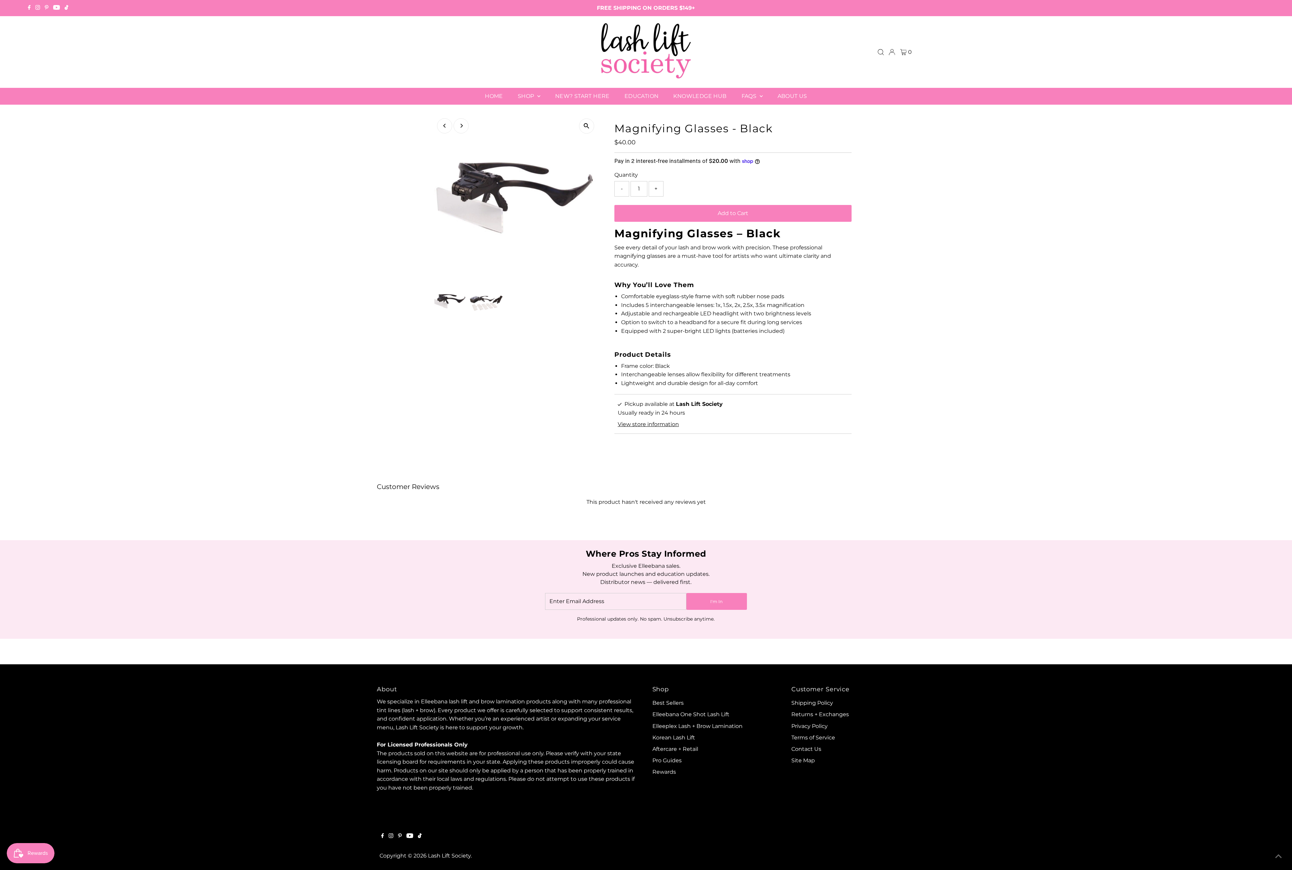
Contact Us (806, 749)
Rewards (664, 772)
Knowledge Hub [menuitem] (699, 96)
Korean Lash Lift (673, 737)
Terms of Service (813, 737)
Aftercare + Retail (675, 749)
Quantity (626, 175)
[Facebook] (29, 8)
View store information (648, 424)
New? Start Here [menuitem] (582, 96)
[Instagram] (38, 8)
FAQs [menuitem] (750, 96)
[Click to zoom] (586, 126)
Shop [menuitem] (527, 96)
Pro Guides (667, 760)
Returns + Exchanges (820, 714)
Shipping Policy (812, 703)
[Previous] (444, 125)
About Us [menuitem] (792, 96)
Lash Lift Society (449, 855)
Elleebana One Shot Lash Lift (690, 714)
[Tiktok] (66, 8)
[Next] (461, 125)
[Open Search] (881, 52)
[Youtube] (56, 8)
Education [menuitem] (641, 96)
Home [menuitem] (494, 96)
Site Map (803, 760)
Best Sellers (668, 703)
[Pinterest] (46, 8)
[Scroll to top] (1278, 856)
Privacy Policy (809, 726)
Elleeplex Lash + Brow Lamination (697, 726)
